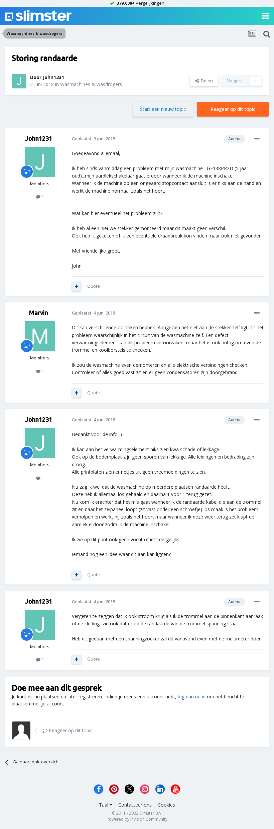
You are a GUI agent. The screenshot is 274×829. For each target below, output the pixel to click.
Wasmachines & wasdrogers (91, 84)
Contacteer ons (135, 805)
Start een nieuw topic (163, 109)
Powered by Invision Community (137, 819)
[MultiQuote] (76, 286)
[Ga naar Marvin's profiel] (40, 336)
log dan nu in (192, 696)
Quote (93, 286)
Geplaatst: (93, 139)
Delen (206, 81)
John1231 (53, 77)
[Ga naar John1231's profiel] (19, 81)
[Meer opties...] (257, 139)
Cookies (166, 805)
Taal (104, 805)
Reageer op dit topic (233, 109)
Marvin (38, 312)
